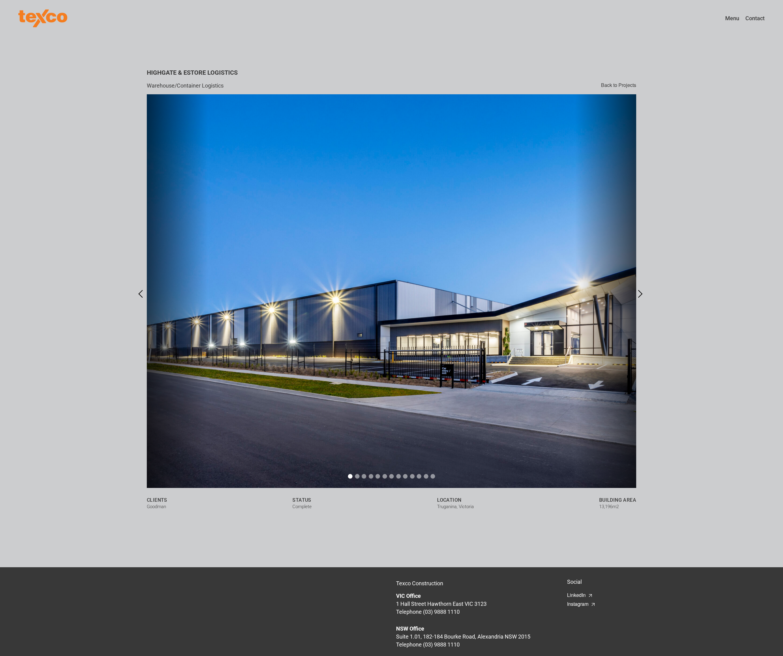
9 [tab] (405, 476)
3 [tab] (364, 476)
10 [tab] (412, 476)
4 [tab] (371, 476)
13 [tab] (433, 476)
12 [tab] (426, 476)
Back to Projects (618, 85)
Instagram (577, 603)
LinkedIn (576, 594)
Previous (142, 294)
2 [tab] (357, 476)
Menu (732, 18)
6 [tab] (384, 476)
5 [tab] (378, 476)
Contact (755, 18)
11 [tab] (419, 476)
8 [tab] (398, 476)
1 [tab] (350, 476)
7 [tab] (391, 476)
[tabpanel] (391, 291)
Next (638, 294)
